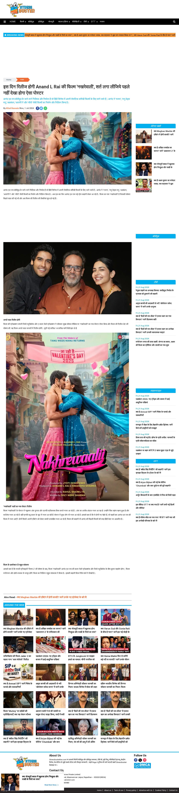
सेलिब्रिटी (75, 21)
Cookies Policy (160, 790)
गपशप (102, 21)
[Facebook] (135, 760)
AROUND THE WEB (14, 605)
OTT (93, 21)
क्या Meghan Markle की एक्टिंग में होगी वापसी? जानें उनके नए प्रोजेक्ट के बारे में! (52, 597)
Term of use (118, 790)
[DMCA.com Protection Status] (142, 766)
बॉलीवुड (31, 21)
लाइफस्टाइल (155, 390)
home (13, 21)
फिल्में (22, 21)
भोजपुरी (51, 21)
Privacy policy (131, 790)
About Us (55, 755)
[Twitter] (140, 760)
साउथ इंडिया (63, 21)
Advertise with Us (145, 790)
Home (8, 80)
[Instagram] (144, 760)
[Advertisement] (110, 8)
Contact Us (173, 790)
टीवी (85, 21)
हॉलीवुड (41, 21)
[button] (5, 21)
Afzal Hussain (12, 108)
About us (107, 790)
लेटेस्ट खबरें (156, 126)
